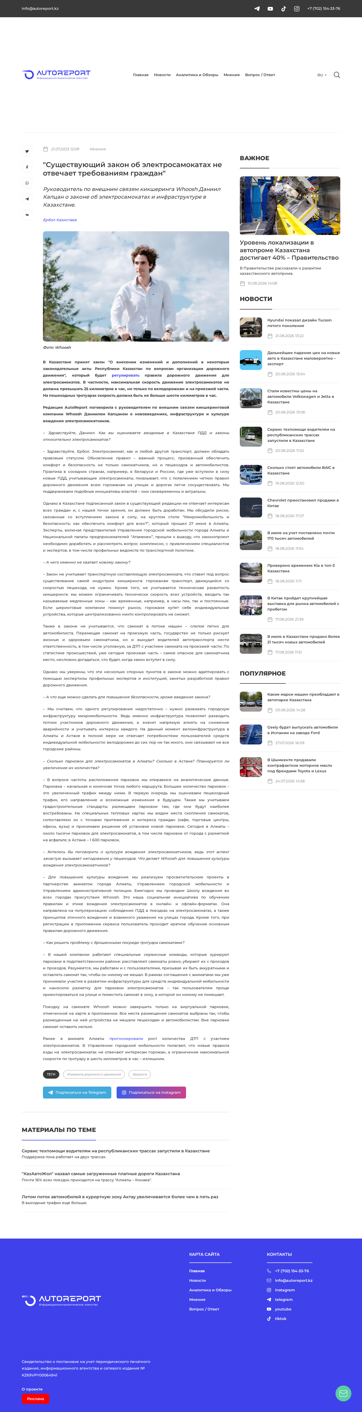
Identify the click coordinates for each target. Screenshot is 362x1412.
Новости (162, 74)
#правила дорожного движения (94, 1074)
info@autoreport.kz (40, 8)
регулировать (125, 375)
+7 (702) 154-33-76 (323, 8)
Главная (141, 74)
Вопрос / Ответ (260, 74)
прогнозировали (126, 1038)
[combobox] (321, 75)
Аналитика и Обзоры (197, 74)
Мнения (232, 74)
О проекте (32, 1389)
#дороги (140, 1074)
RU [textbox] (320, 75)
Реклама (35, 1398)
